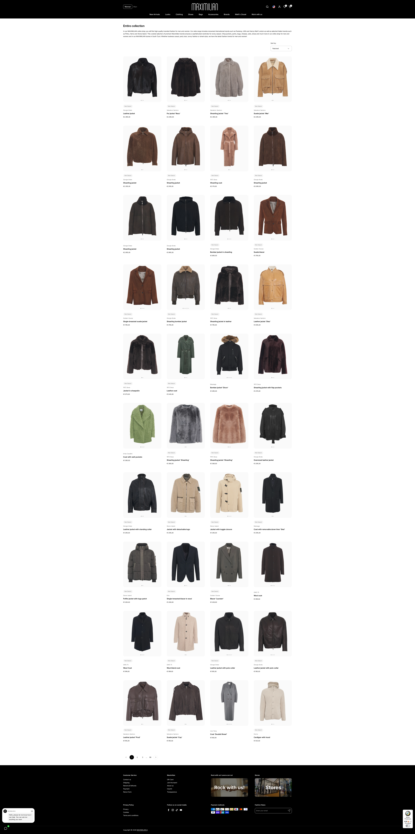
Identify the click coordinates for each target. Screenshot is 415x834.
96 (150, 757)
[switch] (408, 825)
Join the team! (172, 783)
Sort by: (273, 43)
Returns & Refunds (129, 786)
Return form (127, 792)
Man (135, 7)
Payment (126, 789)
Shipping (126, 783)
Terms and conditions (130, 815)
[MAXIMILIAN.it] (205, 6)
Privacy (125, 809)
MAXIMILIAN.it (142, 830)
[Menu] (411, 811)
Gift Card (170, 779)
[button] (267, 6)
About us (170, 786)
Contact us (127, 779)
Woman (128, 7)
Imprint (169, 789)
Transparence (172, 792)
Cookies (126, 812)
